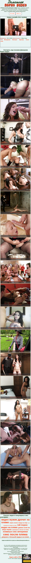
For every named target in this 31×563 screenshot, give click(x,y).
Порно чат (18, 13)
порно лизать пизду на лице (18, 522)
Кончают (14, 39)
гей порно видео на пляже (14, 526)
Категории (12, 13)
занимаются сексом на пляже (20, 529)
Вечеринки (7, 39)
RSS (20, 557)
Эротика (21, 39)
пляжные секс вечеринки (15, 532)
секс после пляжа (15, 534)
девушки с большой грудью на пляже (15, 537)
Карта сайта (13, 557)
